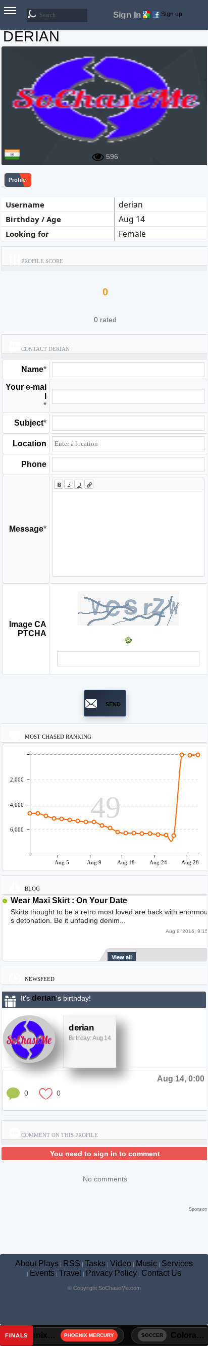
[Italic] (68, 484)
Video (120, 1263)
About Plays (37, 1263)
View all (122, 957)
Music (146, 1263)
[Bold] (58, 484)
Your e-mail (26, 391)
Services (177, 1263)
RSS (71, 1263)
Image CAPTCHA (27, 629)
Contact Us (161, 1273)
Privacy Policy (111, 1273)
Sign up (171, 14)
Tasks (95, 1263)
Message (26, 529)
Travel (70, 1273)
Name (32, 369)
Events (42, 1273)
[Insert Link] (88, 484)
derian (44, 998)
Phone (33, 464)
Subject (28, 423)
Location (29, 443)
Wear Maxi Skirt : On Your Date (69, 900)
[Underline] (78, 484)
